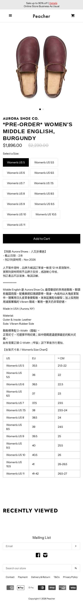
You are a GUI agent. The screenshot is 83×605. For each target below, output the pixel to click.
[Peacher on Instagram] (45, 556)
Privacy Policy (70, 577)
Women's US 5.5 (44, 162)
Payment (23, 577)
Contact (10, 577)
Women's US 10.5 (45, 214)
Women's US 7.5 (43, 183)
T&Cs (57, 577)
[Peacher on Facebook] (38, 556)
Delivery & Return (40, 577)
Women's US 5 (16, 162)
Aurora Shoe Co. (21, 118)
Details (53, 3)
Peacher (51, 598)
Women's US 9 (16, 204)
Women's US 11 (16, 224)
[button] (40, 109)
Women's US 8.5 (44, 193)
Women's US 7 (16, 183)
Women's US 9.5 (44, 204)
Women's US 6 (16, 173)
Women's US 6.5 (44, 173)
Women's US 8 (16, 193)
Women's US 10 (16, 214)
